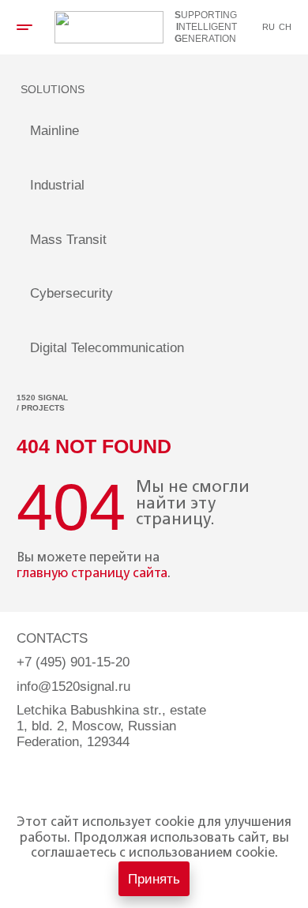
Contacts (52, 638)
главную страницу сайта (92, 573)
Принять (154, 879)
